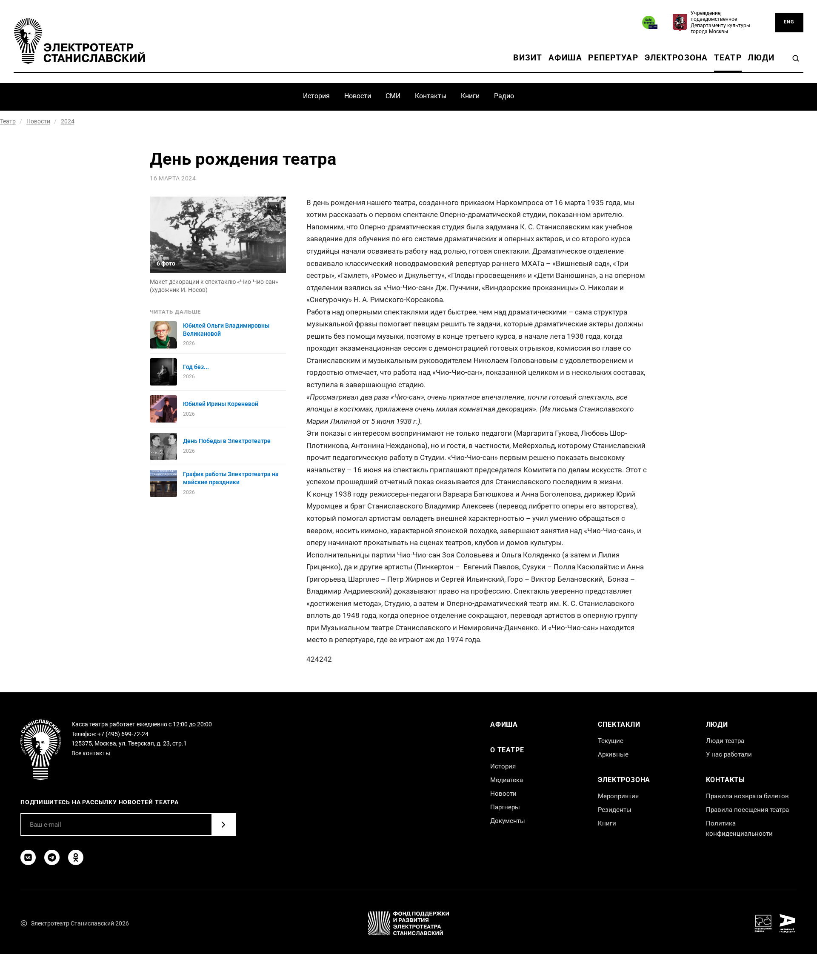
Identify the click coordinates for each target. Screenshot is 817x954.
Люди (761, 58)
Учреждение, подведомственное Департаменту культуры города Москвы (720, 22)
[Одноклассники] (75, 857)
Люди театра (725, 741)
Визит (527, 58)
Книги (470, 96)
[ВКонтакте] (28, 857)
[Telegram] (52, 857)
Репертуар (613, 58)
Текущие (610, 741)
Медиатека (506, 780)
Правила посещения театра (747, 810)
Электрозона (676, 58)
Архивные (613, 754)
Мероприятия (618, 796)
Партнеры (505, 807)
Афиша (565, 58)
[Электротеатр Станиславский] (80, 41)
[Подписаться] (223, 824)
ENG (789, 22)
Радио (504, 96)
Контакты (430, 96)
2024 (67, 121)
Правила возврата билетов (747, 796)
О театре (507, 750)
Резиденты (614, 810)
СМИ (393, 96)
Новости (357, 96)
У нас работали (729, 754)
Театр (728, 58)
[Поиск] (795, 58)
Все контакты (90, 753)
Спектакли (619, 724)
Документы (507, 821)
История (316, 96)
